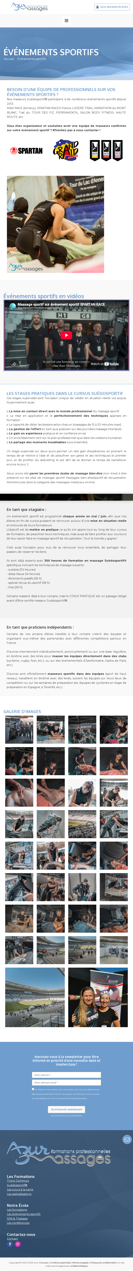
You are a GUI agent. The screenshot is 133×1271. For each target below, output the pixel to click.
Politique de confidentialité (103, 1262)
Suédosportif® (17, 1185)
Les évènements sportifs (23, 1214)
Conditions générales (60, 1262)
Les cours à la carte (20, 1189)
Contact (12, 1238)
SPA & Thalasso (17, 1218)
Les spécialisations (19, 1194)
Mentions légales (80, 1262)
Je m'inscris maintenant (66, 1109)
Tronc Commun (18, 1180)
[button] (112, 6)
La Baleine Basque (79, 1266)
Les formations (17, 1209)
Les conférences (18, 1223)
